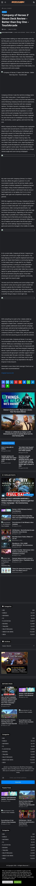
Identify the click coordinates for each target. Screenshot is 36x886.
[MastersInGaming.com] (18, 2)
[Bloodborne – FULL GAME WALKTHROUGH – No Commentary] (6, 545)
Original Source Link (7, 373)
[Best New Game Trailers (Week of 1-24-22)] (6, 538)
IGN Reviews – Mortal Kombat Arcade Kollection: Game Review (27, 822)
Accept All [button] (17, 882)
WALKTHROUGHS (7, 629)
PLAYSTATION (6, 621)
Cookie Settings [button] (7, 882)
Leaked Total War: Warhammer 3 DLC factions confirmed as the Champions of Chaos (23, 551)
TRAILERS (5, 626)
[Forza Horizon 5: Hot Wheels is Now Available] (6, 525)
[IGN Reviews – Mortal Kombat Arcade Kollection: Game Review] (6, 532)
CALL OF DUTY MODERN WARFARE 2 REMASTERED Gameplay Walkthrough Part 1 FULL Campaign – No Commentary (17, 501)
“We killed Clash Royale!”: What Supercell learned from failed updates (26, 448)
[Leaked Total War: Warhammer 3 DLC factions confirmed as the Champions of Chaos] (6, 551)
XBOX (4, 634)
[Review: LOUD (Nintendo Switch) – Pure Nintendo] (6, 510)
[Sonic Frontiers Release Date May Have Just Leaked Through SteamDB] (6, 517)
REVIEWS (5, 623)
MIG (3, 610)
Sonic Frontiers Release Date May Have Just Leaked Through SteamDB (9, 721)
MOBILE (9, 8)
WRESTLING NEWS (7, 631)
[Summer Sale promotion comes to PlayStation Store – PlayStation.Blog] (6, 562)
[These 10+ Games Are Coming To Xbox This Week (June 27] (6, 570)
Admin (4, 29)
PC (3, 618)
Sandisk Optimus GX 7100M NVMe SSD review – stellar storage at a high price (9, 458)
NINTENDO (5, 615)
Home (4, 8)
